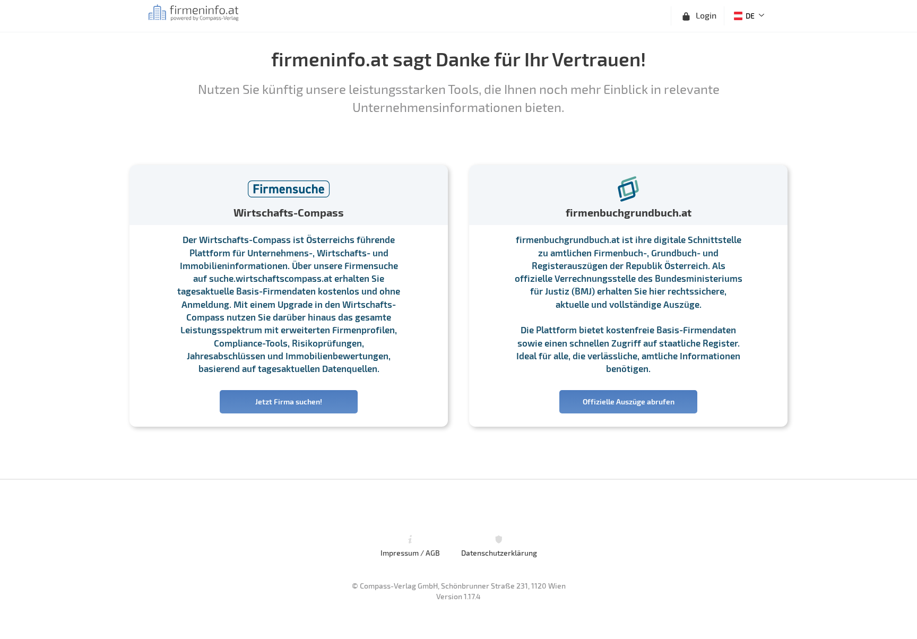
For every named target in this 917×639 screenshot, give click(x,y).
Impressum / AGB (410, 552)
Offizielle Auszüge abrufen (628, 401)
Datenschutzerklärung (499, 552)
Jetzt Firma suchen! (288, 401)
